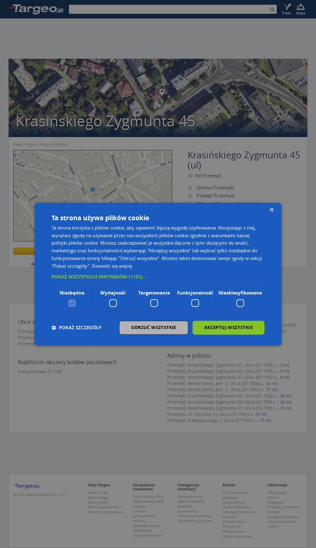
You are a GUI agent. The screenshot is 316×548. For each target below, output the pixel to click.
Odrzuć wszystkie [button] (153, 327)
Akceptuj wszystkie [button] (228, 327)
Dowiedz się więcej (112, 266)
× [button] (271, 210)
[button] (158, 277)
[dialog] (158, 274)
